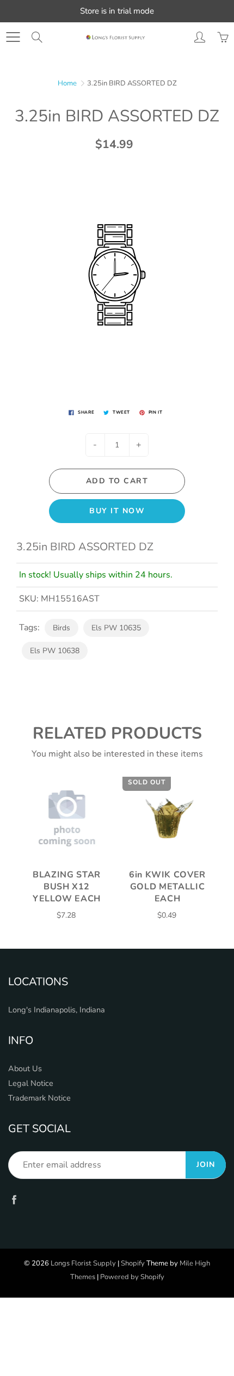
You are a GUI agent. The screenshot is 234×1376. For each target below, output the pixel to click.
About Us (25, 1068)
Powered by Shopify (132, 1277)
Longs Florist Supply (83, 1263)
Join (205, 1164)
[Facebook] (13, 1199)
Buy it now (117, 511)
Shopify (133, 1263)
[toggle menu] (12, 37)
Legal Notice (30, 1083)
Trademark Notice (39, 1097)
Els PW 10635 (116, 628)
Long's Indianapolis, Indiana (56, 1009)
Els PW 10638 (54, 651)
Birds (61, 628)
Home (67, 83)
